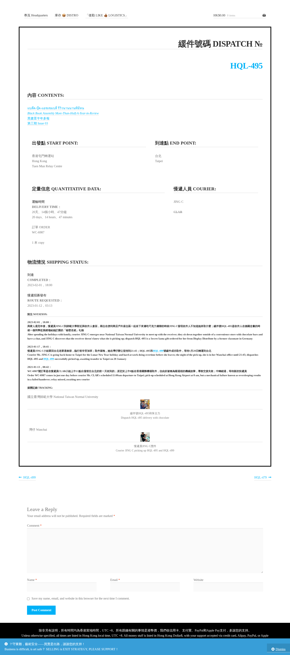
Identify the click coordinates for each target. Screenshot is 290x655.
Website (198, 580)
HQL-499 (158, 351)
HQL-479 (260, 478)
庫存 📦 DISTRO (66, 15)
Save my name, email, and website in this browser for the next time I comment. (81, 598)
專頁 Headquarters (36, 15)
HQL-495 (246, 65)
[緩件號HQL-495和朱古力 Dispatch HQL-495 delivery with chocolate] (145, 404)
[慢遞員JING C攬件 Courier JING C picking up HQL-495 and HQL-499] (145, 437)
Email (115, 580)
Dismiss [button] (280, 649)
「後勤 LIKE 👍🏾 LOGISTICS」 (106, 15)
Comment (34, 525)
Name (32, 580)
